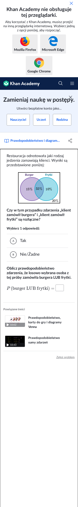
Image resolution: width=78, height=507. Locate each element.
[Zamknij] (71, 3)
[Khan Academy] (20, 83)
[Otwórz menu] (72, 83)
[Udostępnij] (70, 141)
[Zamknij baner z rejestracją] (70, 97)
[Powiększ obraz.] (39, 188)
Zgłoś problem (65, 357)
